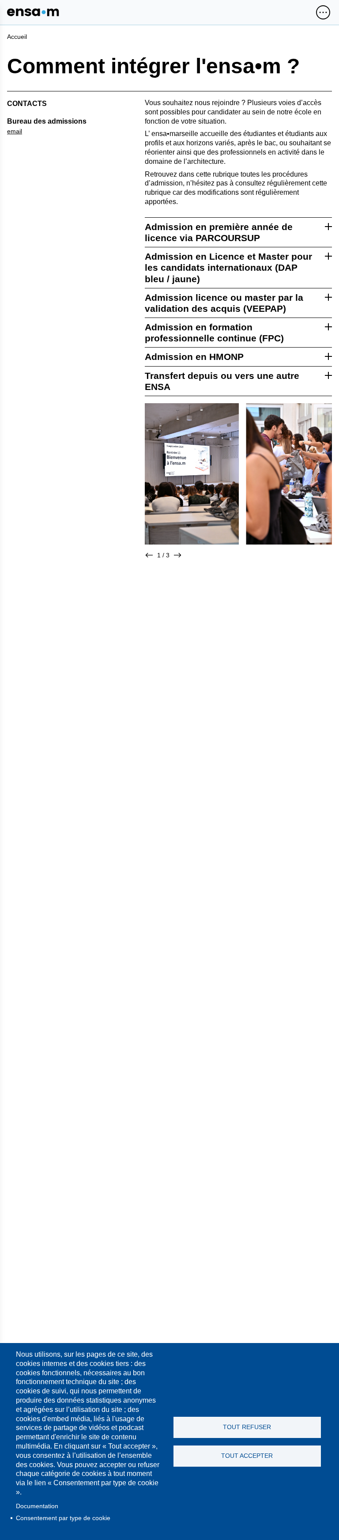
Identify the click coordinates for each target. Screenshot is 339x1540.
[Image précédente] (149, 555)
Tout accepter (247, 1456)
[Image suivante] (177, 555)
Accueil (17, 36)
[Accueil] (33, 12)
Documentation (37, 1506)
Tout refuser (247, 1427)
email (14, 131)
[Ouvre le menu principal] (323, 12)
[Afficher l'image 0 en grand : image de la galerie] (192, 474)
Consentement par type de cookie (63, 1518)
